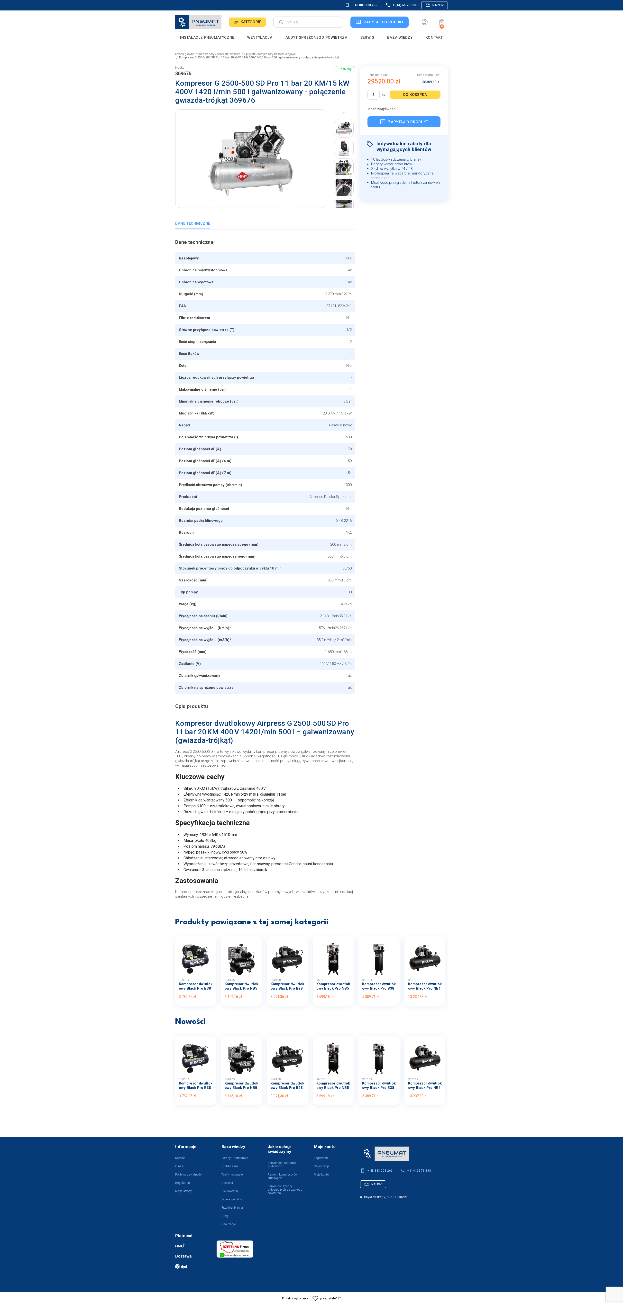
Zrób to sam (229, 1166)
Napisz (438, 5)
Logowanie (321, 1158)
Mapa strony (183, 1191)
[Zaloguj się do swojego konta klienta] (425, 22)
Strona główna (184, 54)
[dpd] (193, 1266)
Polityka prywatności (188, 1174)
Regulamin (182, 1183)
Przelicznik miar (232, 1207)
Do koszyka (415, 94)
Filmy (225, 1216)
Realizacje (228, 1224)
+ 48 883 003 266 (364, 5)
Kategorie (251, 22)
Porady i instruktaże (234, 1158)
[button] (442, 22)
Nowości (227, 1183)
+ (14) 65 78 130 (405, 5)
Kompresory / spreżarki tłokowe (219, 54)
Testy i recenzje (232, 1174)
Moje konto (321, 1174)
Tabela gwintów (231, 1199)
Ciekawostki (229, 1191)
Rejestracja (322, 1166)
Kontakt (180, 1158)
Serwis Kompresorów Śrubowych (282, 1164)
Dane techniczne (192, 223)
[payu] (193, 1246)
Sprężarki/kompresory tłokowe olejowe (270, 54)
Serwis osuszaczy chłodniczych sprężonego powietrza (285, 1190)
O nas (179, 1166)
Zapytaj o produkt (408, 121)
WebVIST (335, 1298)
